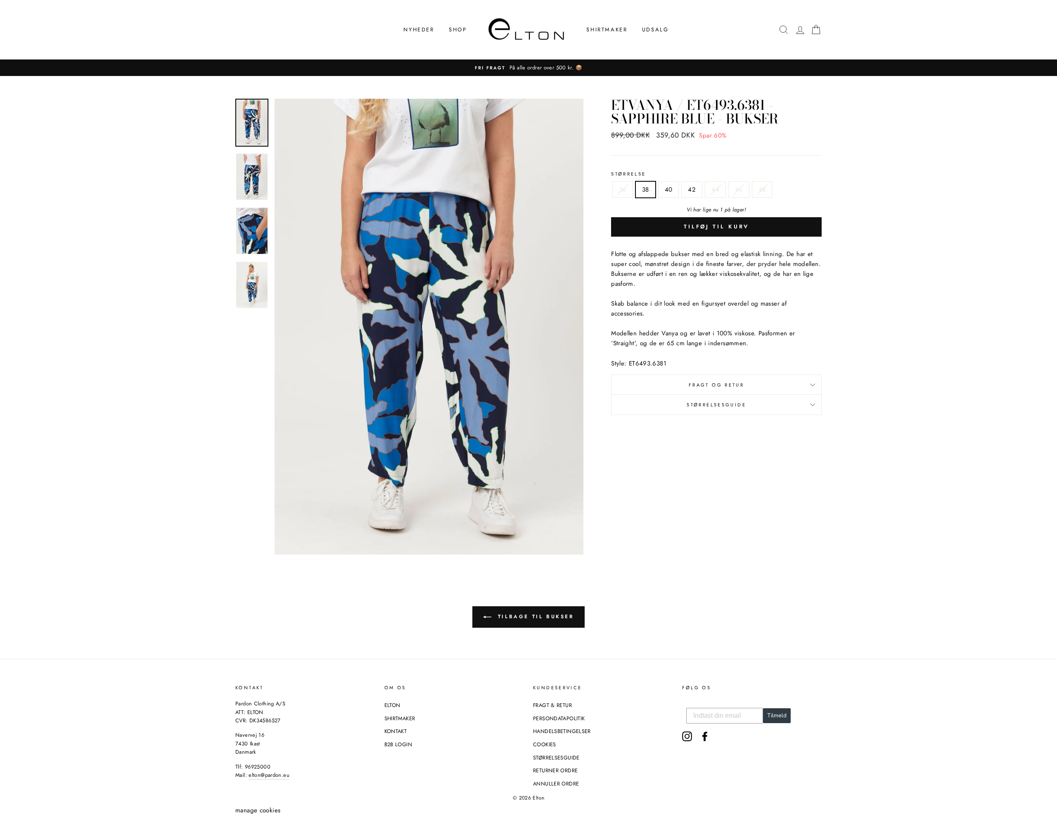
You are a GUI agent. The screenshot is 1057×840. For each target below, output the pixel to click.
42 (692, 189)
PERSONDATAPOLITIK (559, 718)
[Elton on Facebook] (705, 736)
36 (622, 189)
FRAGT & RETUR (552, 705)
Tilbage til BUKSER (534, 616)
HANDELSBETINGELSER (562, 731)
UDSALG (655, 29)
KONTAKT (395, 731)
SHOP (458, 29)
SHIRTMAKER (606, 29)
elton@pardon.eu (269, 775)
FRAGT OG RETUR (716, 385)
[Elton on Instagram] (687, 736)
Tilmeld (777, 715)
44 (715, 189)
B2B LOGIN (398, 744)
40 (669, 189)
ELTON (392, 705)
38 (645, 189)
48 (762, 189)
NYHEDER (418, 29)
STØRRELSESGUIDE (716, 404)
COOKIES (544, 744)
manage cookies (257, 810)
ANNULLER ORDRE (556, 784)
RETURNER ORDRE (555, 770)
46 (739, 189)
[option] (528, 68)
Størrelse (628, 174)
